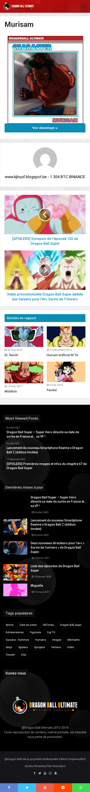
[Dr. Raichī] (24, 336)
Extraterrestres (15, 632)
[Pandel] (66, 372)
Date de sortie (28, 625)
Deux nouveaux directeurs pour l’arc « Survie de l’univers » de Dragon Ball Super (57, 547)
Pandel (52, 390)
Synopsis (39, 647)
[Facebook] (34, 773)
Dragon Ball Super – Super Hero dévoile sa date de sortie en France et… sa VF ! (58, 502)
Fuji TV (51, 632)
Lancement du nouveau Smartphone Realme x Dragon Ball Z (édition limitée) (56, 525)
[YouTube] (45, 773)
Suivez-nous (15, 673)
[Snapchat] (55, 773)
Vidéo (70, 647)
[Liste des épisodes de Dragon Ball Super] (15, 572)
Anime (10, 625)
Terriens (56, 647)
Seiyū (9, 647)
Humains (40, 639)
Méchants (74, 639)
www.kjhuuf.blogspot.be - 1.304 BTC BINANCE (45, 176)
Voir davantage (43, 128)
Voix (23, 654)
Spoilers (23, 647)
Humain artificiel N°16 (62, 355)
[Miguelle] (15, 590)
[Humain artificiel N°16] (66, 336)
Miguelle (37, 585)
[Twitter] (39, 773)
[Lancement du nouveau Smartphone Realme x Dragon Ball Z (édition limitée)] (15, 526)
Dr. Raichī (11, 355)
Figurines (35, 632)
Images (56, 639)
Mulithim (11, 391)
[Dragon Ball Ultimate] (18, 6)
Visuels (10, 654)
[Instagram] (50, 773)
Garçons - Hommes (17, 639)
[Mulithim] (24, 373)
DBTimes (48, 625)
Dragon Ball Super (70, 625)
